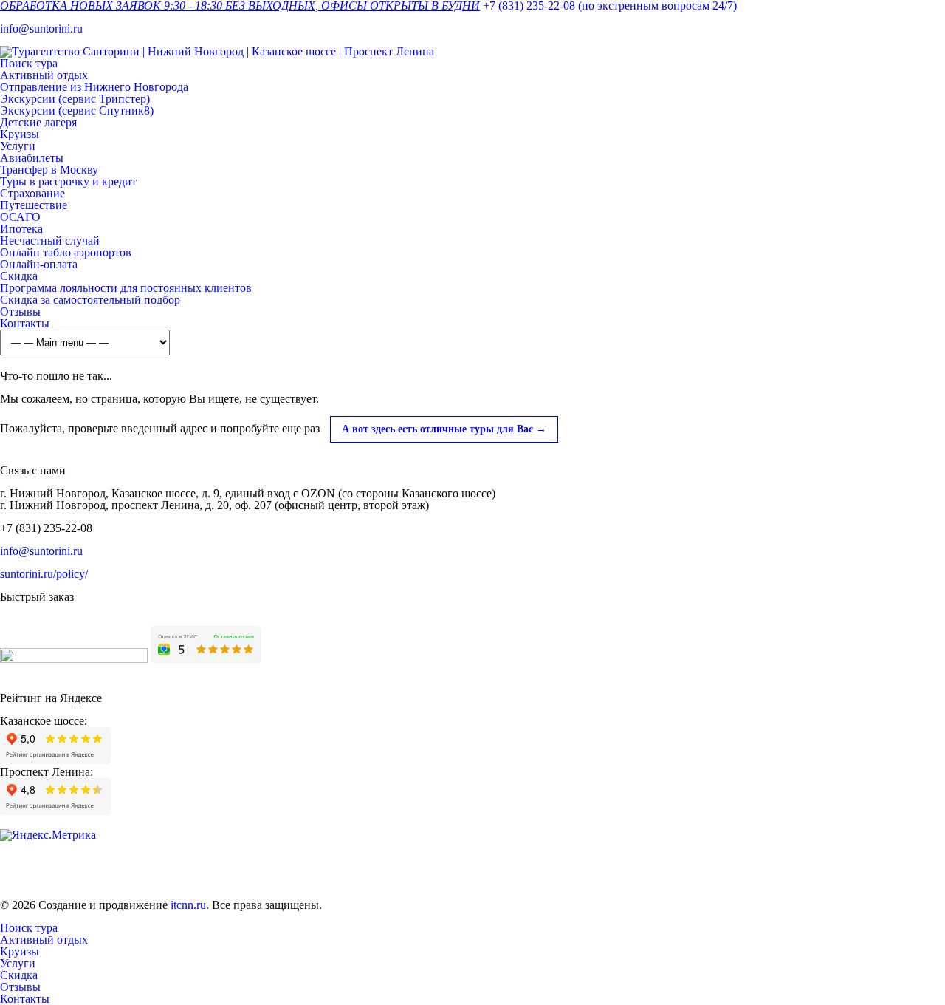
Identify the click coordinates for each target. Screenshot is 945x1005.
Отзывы (20, 311)
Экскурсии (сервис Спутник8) (77, 110)
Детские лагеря (38, 122)
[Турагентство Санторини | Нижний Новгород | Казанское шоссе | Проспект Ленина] (217, 51)
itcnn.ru (188, 905)
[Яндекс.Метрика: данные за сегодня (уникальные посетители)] (48, 835)
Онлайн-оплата (39, 264)
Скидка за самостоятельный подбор (90, 299)
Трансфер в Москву (49, 169)
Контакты (24, 323)
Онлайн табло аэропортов (65, 252)
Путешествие (33, 205)
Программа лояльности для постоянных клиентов (126, 288)
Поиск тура (29, 63)
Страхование (32, 193)
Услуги (17, 146)
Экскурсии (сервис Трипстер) (75, 98)
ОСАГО (20, 217)
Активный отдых (44, 75)
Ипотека (21, 228)
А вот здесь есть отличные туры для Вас (444, 429)
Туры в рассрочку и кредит (68, 181)
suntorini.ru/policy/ (44, 574)
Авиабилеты (31, 157)
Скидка (19, 276)
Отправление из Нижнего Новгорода (94, 87)
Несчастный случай (50, 240)
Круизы (19, 134)
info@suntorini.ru (41, 28)
